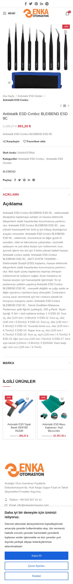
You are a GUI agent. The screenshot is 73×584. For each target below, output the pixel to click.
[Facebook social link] (26, 4)
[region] (36, 545)
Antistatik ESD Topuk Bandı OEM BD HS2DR (19, 427)
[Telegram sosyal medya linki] (47, 4)
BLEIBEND (9, 171)
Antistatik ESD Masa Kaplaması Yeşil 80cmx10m (53, 427)
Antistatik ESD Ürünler (30, 96)
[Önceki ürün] (61, 106)
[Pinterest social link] (36, 4)
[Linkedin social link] (41, 4)
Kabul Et (37, 555)
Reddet (36, 575)
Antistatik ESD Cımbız (15, 100)
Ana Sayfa (9, 96)
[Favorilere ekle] (27, 399)
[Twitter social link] (31, 4)
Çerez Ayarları (36, 565)
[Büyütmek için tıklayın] (9, 82)
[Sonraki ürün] (68, 106)
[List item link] (36, 500)
